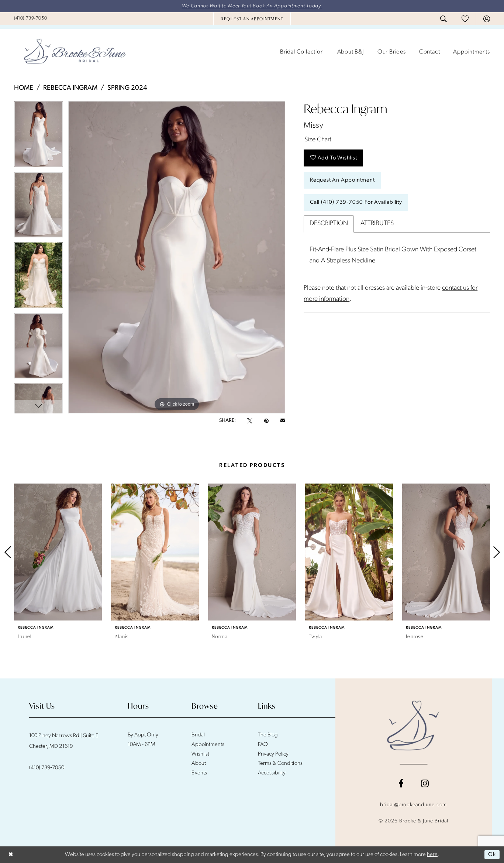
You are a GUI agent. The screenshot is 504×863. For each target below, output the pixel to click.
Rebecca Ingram (70, 88)
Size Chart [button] (317, 140)
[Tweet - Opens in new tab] (250, 421)
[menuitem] (30, 18)
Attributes (377, 223)
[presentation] (58, 552)
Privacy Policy (273, 754)
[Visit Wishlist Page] (465, 18)
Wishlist (200, 754)
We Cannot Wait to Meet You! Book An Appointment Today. (252, 6)
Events (199, 773)
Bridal (197, 735)
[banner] (75, 52)
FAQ (263, 744)
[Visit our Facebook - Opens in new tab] (401, 783)
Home (23, 88)
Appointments (207, 744)
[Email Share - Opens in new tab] (282, 421)
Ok (492, 854)
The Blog (268, 735)
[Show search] (443, 19)
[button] (486, 19)
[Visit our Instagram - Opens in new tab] (425, 783)
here (432, 854)
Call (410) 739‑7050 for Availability (356, 202)
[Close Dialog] (10, 854)
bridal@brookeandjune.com (413, 805)
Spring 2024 (127, 88)
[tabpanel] (38, 136)
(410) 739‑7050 (46, 768)
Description (329, 223)
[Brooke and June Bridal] (413, 725)
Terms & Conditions (280, 763)
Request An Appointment (342, 180)
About (198, 763)
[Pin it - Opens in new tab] (266, 421)
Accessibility (272, 773)
